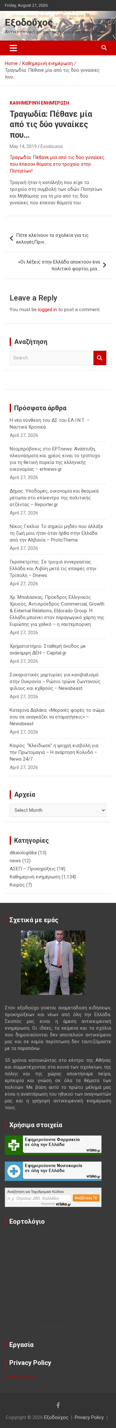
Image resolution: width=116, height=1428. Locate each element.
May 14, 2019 (23, 146)
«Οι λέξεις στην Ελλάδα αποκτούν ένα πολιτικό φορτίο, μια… (59, 265)
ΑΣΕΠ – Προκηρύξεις (33, 869)
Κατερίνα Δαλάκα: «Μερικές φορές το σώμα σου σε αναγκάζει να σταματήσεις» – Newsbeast (57, 717)
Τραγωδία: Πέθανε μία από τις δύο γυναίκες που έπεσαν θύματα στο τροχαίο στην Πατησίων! (57, 164)
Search (99, 358)
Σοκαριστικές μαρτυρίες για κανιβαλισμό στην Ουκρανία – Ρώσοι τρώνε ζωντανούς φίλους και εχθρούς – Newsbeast (55, 681)
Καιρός (17, 885)
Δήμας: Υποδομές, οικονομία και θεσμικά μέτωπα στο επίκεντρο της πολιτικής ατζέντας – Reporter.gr (54, 497)
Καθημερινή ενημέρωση (39, 103)
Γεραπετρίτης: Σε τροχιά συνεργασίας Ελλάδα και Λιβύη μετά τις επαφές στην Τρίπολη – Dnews (53, 568)
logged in (47, 309)
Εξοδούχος (29, 22)
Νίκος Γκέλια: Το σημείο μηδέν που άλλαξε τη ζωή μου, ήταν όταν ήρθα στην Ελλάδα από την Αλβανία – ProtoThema (56, 533)
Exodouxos (52, 146)
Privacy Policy (19, 1376)
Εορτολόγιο (52, 1327)
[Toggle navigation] (13, 48)
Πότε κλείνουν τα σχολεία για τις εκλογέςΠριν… (52, 238)
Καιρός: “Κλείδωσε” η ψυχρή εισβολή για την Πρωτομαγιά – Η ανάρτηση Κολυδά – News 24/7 (54, 752)
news (15, 861)
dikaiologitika (23, 853)
